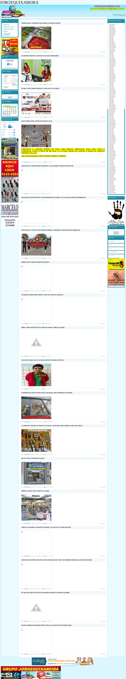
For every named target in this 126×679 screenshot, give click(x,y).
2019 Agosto (111, 165)
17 (11, 111)
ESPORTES (6, 75)
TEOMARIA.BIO (113, 252)
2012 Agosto (111, 57)
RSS (124, 15)
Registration (102, 9)
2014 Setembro (112, 89)
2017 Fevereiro (112, 127)
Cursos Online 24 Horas (56, 665)
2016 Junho (111, 116)
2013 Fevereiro (112, 65)
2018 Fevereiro (112, 142)
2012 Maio (111, 53)
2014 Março (111, 82)
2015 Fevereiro (112, 96)
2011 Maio (111, 38)
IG (110, 248)
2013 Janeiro (112, 64)
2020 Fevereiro (112, 173)
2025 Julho (111, 191)
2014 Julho (111, 87)
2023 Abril (111, 182)
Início (108, 9)
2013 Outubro (112, 75)
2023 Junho (111, 184)
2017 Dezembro (112, 139)
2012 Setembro (112, 58)
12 (15, 109)
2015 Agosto (111, 103)
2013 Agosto (111, 73)
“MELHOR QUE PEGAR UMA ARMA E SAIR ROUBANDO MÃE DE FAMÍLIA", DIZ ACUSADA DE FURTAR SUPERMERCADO (53, 197)
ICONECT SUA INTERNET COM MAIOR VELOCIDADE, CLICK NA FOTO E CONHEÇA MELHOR (46, 527)
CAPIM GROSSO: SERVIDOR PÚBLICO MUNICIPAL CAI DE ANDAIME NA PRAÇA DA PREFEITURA (47, 166)
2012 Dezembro (112, 62)
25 (13, 113)
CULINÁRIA (13, 78)
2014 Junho (111, 85)
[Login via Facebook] (8, 64)
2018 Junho (111, 147)
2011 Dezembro (112, 47)
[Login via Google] (11, 64)
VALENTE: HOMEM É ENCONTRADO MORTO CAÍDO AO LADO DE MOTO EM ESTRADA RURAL (46, 625)
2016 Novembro (112, 123)
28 (5, 114)
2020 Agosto (111, 177)
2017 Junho (111, 132)
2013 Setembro (112, 74)
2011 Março (111, 35)
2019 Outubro (112, 168)
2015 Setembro (112, 105)
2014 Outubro (112, 91)
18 (13, 111)
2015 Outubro (112, 106)
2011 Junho (111, 39)
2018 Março (111, 143)
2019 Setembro (112, 166)
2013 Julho (111, 71)
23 (9, 113)
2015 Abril (111, 98)
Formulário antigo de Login (9, 67)
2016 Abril (111, 114)
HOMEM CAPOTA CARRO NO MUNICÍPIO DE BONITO (35, 262)
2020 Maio (111, 175)
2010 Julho (111, 25)
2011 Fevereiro (112, 34)
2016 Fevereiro (112, 111)
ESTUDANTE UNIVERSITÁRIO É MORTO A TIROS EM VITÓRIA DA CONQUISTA (42, 294)
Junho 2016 (6, 105)
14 (5, 111)
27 (3, 114)
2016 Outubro (112, 121)
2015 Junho (111, 101)
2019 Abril (111, 160)
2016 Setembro (112, 120)
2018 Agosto (111, 150)
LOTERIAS (112, 255)
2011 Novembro (112, 46)
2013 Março (111, 66)
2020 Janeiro (112, 172)
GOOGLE (112, 241)
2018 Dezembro (112, 155)
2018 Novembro (112, 154)
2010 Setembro (112, 28)
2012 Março (111, 51)
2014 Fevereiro (112, 80)
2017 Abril (111, 129)
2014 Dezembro (112, 93)
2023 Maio (111, 183)
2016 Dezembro (112, 124)
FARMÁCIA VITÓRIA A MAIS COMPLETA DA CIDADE (35, 491)
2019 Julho (111, 164)
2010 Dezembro (112, 31)
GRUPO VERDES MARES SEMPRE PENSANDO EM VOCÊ (36, 121)
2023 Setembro (112, 186)
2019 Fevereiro (112, 157)
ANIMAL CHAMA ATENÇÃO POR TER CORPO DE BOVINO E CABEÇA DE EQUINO (43, 327)
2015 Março (111, 97)
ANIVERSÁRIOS (14, 81)
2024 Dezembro (112, 190)
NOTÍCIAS (13, 75)
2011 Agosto (111, 42)
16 (9, 111)
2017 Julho (111, 133)
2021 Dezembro (112, 179)
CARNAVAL (13, 83)
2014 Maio (111, 84)
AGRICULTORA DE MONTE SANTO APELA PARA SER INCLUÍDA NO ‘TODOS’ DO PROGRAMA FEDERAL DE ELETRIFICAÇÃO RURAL (56, 560)
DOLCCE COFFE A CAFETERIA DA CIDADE (32, 458)
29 (7, 114)
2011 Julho (111, 40)
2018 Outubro (112, 152)
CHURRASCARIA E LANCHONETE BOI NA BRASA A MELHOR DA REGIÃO (40, 23)
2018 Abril (111, 145)
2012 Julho (111, 56)
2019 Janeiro (112, 156)
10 (11, 109)
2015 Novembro (112, 107)
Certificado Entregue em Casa (68, 665)
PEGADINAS (6, 86)
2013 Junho (111, 70)
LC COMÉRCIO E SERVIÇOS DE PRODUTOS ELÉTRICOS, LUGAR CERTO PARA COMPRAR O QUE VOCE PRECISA (52, 425)
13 (3, 111)
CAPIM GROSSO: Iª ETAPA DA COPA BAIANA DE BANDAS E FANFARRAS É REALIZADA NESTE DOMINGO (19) (50, 230)
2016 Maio (111, 115)
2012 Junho (111, 55)
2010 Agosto (111, 26)
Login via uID (10, 60)
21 (5, 113)
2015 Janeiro (112, 94)
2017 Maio (111, 130)
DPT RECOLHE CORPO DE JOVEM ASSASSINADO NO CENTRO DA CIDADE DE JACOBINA (45, 592)
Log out (114, 9)
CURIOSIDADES (14, 80)
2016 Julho (111, 118)
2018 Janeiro (112, 141)
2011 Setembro (112, 43)
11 (13, 109)
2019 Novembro (112, 169)
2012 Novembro (112, 61)
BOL (111, 244)
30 (9, 114)
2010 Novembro (112, 30)
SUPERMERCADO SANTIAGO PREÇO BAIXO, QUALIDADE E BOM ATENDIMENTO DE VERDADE (46, 392)
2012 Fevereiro (112, 49)
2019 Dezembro (112, 170)
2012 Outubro (112, 60)
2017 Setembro (112, 136)
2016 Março (111, 112)
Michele (45, 51)
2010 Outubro (112, 29)
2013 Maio (111, 69)
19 (15, 111)
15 (7, 111)
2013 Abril (111, 67)
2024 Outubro (112, 188)
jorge (43, 193)
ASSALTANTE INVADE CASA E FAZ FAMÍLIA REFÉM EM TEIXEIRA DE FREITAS (42, 360)
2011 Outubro (112, 44)
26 (15, 113)
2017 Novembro (112, 138)
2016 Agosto (111, 119)
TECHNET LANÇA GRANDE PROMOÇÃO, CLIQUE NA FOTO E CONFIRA (40, 88)
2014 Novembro (112, 92)
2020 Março (111, 174)
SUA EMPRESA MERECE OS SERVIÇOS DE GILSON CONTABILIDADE (40, 55)
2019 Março (111, 159)
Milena (44, 258)
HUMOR (5, 80)
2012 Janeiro (112, 48)
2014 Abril (111, 83)
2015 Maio (111, 100)
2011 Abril (111, 37)
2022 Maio (111, 181)
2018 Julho (111, 148)
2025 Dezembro (112, 192)
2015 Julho (111, 102)
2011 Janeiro (112, 33)
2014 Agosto (111, 88)
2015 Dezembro (112, 109)
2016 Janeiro (112, 110)
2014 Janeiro (112, 79)
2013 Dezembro (112, 78)
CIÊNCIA (5, 81)
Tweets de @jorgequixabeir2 (113, 257)
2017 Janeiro (112, 125)
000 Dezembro (112, 24)
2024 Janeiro (112, 187)
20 (3, 113)
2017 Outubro (112, 137)
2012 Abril (111, 52)
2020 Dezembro (112, 178)
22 (7, 113)
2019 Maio (111, 161)
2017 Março (111, 128)
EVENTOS (6, 78)
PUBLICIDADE (7, 83)
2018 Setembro (112, 151)
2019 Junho (111, 163)
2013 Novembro (112, 76)
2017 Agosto (111, 134)
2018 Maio (111, 146)
